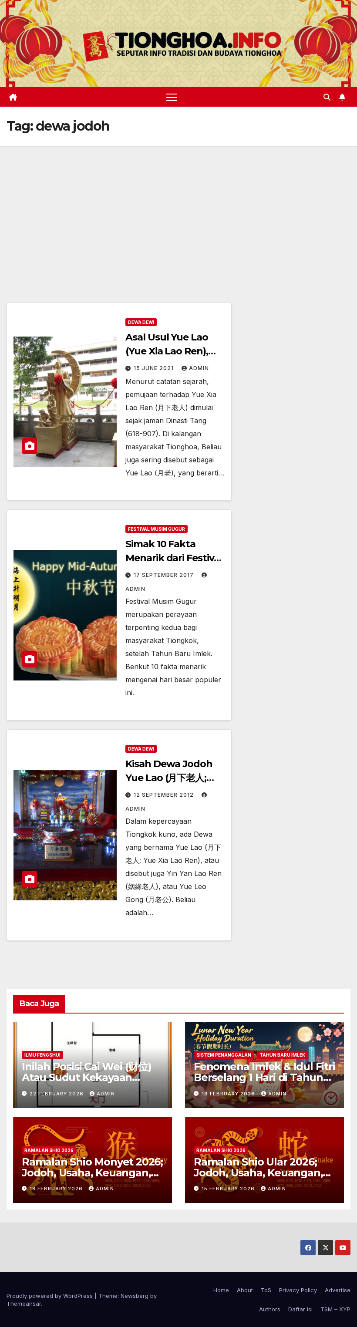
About (245, 1290)
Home (221, 1290)
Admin (199, 368)
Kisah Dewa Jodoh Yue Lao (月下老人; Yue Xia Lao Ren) (168, 778)
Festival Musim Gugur (156, 529)
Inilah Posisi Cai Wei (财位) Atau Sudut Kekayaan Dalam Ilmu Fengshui (87, 1077)
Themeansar (24, 1303)
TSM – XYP (335, 1309)
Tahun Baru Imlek (282, 1055)
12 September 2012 (164, 794)
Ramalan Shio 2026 (49, 1150)
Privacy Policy (298, 1290)
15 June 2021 (154, 368)
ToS (266, 1290)
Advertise (337, 1290)
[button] (326, 97)
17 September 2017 (164, 575)
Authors (269, 1309)
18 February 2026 (57, 1189)
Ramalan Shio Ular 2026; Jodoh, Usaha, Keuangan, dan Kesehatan (258, 1172)
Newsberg (134, 1295)
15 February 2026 (229, 1189)
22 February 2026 (57, 1094)
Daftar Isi (300, 1309)
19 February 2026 (229, 1094)
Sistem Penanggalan (223, 1055)
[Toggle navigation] (171, 97)
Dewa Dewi (141, 322)
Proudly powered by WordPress (50, 1295)
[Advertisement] (178, 211)
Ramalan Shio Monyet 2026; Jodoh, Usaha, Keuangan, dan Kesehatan (92, 1172)
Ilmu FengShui (42, 1055)
